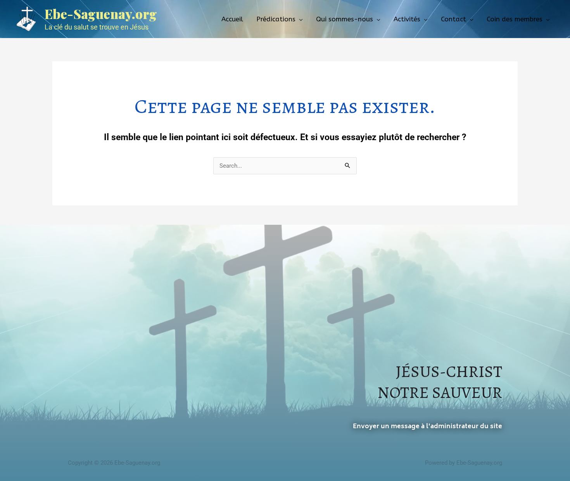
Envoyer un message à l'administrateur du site (427, 426)
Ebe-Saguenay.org (101, 13)
